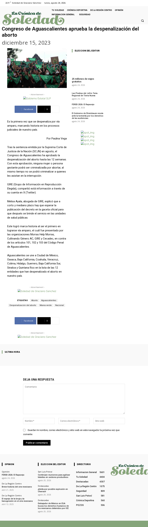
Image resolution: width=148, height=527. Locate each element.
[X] (104, 524)
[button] (142, 20)
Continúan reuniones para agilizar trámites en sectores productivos (54, 476)
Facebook (92, 523)
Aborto (34, 300)
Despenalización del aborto (23, 305)
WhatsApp (123, 523)
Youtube (142, 523)
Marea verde (46, 305)
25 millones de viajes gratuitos (83, 80)
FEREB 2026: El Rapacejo (83, 104)
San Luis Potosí (45, 472)
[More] (55, 109)
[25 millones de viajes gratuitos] (87, 65)
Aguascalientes (48, 300)
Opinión (6, 472)
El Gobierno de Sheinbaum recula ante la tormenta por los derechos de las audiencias (87, 115)
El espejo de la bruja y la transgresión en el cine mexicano (17, 500)
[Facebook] (138, 3)
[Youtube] (143, 3)
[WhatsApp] (115, 524)
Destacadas (43, 486)
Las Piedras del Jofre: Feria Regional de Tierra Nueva (84, 94)
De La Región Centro (12, 484)
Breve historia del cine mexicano (17, 487)
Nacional (59, 305)
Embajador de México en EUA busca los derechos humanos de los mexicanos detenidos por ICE (53, 505)
